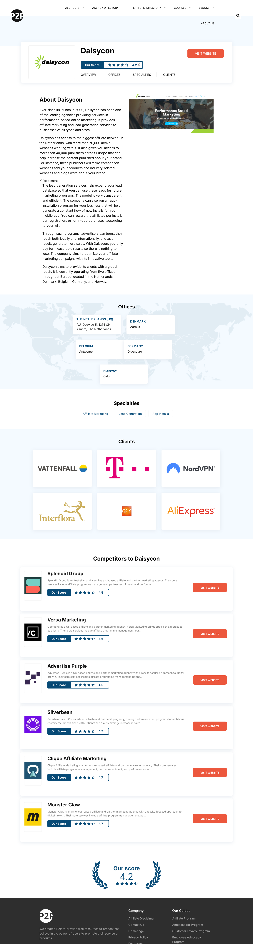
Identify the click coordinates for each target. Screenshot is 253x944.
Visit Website (205, 53)
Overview (88, 75)
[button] (238, 16)
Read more (50, 181)
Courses (180, 7)
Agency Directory (105, 7)
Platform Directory (146, 7)
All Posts (72, 7)
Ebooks (204, 7)
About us (207, 23)
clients (169, 75)
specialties (142, 75)
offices (114, 75)
